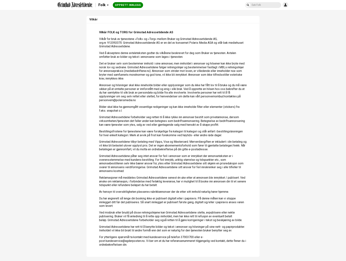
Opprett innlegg (128, 5)
